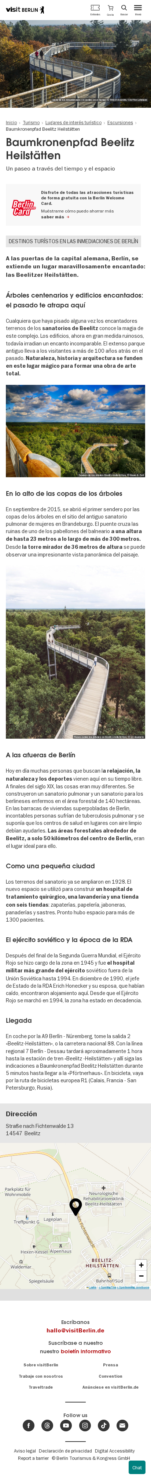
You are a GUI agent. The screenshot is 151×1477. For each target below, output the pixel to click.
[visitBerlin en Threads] (47, 1425)
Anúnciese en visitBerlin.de (110, 1387)
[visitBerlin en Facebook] (28, 1425)
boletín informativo (86, 1351)
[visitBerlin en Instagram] (85, 1425)
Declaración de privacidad (65, 1451)
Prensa (110, 1365)
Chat (137, 1467)
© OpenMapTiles (107, 1287)
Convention (110, 1376)
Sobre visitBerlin (40, 1365)
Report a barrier (33, 1458)
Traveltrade (41, 1387)
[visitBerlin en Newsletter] (122, 1425)
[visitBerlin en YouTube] (66, 1425)
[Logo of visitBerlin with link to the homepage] (25, 9)
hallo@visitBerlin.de (75, 1330)
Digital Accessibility (115, 1451)
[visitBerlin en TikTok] (104, 1425)
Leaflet (92, 1287)
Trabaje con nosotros (41, 1376)
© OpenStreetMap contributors (133, 1287)
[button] (110, 10)
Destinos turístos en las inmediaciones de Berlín (73, 241)
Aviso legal (25, 1451)
